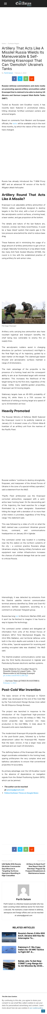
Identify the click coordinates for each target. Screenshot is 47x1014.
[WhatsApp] (25, 78)
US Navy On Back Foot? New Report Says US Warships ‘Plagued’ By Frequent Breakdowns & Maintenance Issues (35, 868)
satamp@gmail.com (15, 790)
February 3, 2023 (9, 683)
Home (4, 43)
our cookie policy (36, 1008)
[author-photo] (23, 896)
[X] (20, 78)
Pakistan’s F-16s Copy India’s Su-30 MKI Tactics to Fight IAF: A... (31, 949)
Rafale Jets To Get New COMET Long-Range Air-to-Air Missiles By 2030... (31, 963)
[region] (23, 26)
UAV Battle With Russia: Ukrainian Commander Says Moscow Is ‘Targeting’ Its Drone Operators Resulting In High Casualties (11, 869)
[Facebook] (14, 78)
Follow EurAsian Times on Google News (21, 793)
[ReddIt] (31, 78)
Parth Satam (8, 73)
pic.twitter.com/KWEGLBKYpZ (15, 675)
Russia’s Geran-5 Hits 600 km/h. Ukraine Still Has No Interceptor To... (31, 935)
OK (43, 1011)
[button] (5, 3)
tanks (15, 123)
